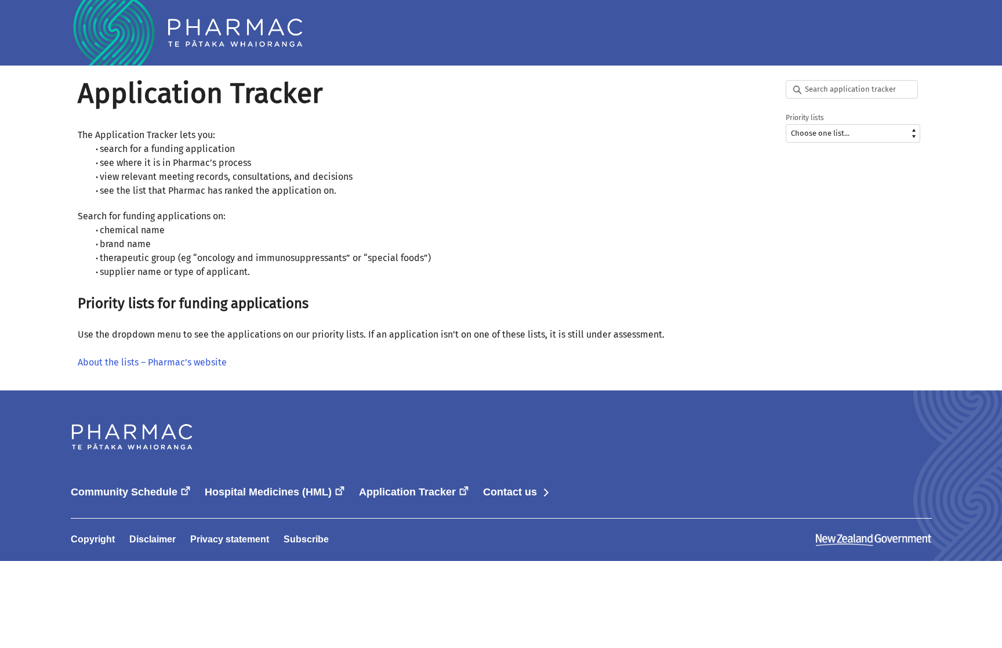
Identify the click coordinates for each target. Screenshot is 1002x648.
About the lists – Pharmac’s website (152, 362)
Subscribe (306, 539)
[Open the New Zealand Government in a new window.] (874, 539)
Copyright (93, 539)
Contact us (517, 492)
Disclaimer (152, 539)
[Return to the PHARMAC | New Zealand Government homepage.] (187, 33)
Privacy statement (229, 539)
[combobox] (853, 89)
